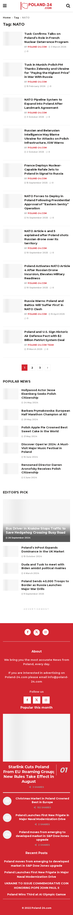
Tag (16, 17)
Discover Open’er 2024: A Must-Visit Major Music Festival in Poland (45, 448)
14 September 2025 (37, 218)
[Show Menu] (5, 6)
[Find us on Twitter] (36, 632)
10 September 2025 (37, 252)
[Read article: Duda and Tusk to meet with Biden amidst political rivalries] (10, 568)
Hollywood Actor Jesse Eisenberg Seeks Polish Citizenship (38, 393)
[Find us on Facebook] (28, 632)
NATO (26, 17)
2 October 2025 (35, 152)
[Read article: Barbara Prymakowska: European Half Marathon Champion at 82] (10, 414)
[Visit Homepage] (36, 6)
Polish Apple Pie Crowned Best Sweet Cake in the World (44, 429)
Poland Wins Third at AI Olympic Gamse (36, 894)
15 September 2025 (36, 183)
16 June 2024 (30, 457)
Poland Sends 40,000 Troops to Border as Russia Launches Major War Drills (45, 585)
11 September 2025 (33, 594)
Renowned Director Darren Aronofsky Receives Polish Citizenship (41, 468)
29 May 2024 (30, 419)
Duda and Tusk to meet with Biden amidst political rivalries (43, 566)
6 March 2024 (31, 573)
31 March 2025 (34, 349)
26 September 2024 (19, 538)
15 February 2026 (35, 86)
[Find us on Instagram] (45, 632)
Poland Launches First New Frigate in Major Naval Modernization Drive (42, 817)
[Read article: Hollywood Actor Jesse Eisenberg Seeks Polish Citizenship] (10, 393)
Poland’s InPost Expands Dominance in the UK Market (42, 549)
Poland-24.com (37, 47)
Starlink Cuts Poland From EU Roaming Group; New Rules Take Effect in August (28, 774)
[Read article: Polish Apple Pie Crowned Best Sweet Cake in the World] (10, 431)
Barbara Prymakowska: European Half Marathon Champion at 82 (45, 412)
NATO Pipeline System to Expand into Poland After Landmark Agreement (43, 104)
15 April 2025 (57, 314)
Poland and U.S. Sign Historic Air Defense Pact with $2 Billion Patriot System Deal (46, 336)
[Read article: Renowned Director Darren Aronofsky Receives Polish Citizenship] (10, 468)
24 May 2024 (30, 402)
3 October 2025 (35, 117)
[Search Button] (68, 6)
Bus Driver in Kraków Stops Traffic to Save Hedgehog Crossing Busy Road (36, 530)
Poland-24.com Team (41, 345)
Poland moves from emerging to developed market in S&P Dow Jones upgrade (42, 835)
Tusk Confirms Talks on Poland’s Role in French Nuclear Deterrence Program (46, 38)
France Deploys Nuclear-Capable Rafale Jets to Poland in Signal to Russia (43, 169)
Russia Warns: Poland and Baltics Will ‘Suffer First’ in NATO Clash (44, 305)
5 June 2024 (30, 477)
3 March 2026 (58, 47)
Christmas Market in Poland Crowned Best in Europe (42, 800)
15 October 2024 (32, 556)
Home (7, 17)
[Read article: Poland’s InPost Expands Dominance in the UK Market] (10, 551)
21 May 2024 (30, 436)
